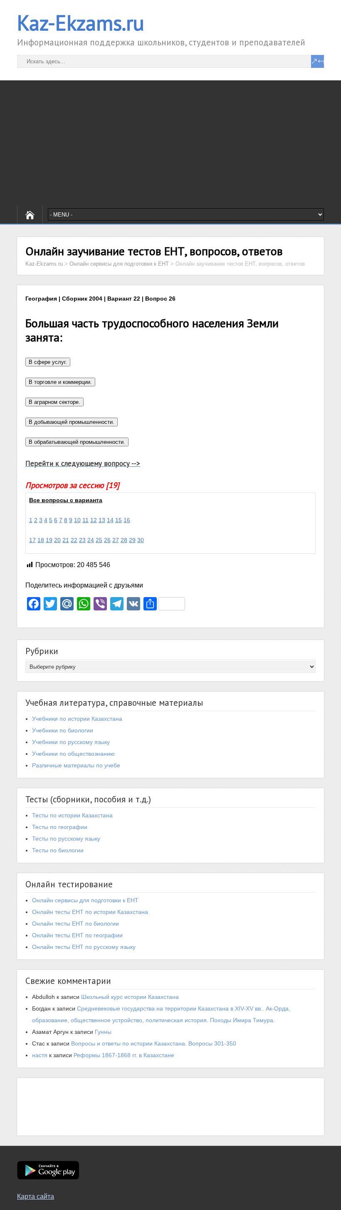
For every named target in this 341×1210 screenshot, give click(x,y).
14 (110, 520)
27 (115, 540)
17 (32, 540)
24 (90, 540)
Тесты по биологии (58, 850)
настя (39, 1055)
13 (102, 520)
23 (82, 540)
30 (140, 540)
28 (124, 540)
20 (57, 540)
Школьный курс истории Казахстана (130, 996)
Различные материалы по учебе (76, 765)
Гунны (103, 1031)
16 (127, 520)
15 (118, 520)
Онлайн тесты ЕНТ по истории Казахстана (90, 912)
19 (49, 540)
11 (85, 520)
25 (99, 540)
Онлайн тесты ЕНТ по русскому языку (84, 947)
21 (65, 540)
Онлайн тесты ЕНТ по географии (77, 935)
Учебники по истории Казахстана (77, 718)
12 (93, 520)
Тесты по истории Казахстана (72, 815)
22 (74, 540)
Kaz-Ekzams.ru (80, 22)
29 (132, 540)
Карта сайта (35, 1196)
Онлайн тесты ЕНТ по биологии (75, 923)
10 (77, 520)
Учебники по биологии (62, 730)
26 (107, 540)
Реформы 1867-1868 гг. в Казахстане (124, 1055)
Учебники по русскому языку (71, 742)
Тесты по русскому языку (66, 838)
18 (40, 540)
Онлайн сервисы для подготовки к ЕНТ (85, 900)
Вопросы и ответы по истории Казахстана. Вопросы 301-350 (153, 1043)
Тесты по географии (59, 827)
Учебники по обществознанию (73, 753)
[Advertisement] (170, 143)
